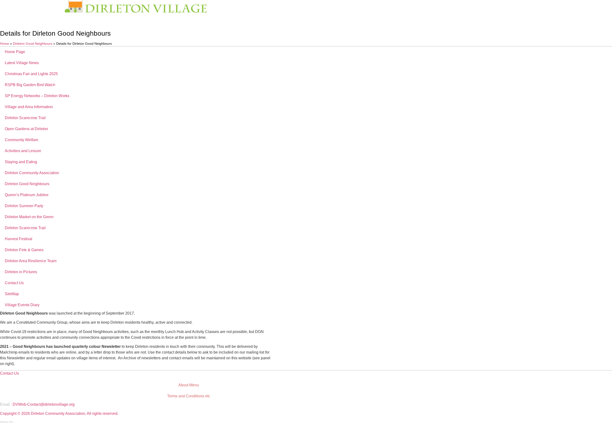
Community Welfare (21, 140)
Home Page (15, 52)
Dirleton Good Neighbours (32, 43)
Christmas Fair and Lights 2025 (31, 74)
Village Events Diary (22, 305)
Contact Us (14, 283)
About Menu (188, 385)
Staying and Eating (21, 162)
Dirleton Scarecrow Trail (25, 118)
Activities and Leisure (23, 151)
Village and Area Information (29, 107)
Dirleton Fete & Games (24, 250)
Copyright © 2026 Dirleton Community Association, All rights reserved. (59, 413)
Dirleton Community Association (32, 173)
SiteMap (12, 294)
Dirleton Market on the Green (29, 217)
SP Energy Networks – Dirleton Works (37, 96)
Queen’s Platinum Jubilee (27, 195)
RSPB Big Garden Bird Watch (30, 85)
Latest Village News (22, 63)
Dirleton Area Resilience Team (30, 261)
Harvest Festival (18, 239)
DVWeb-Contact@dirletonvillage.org (44, 404)
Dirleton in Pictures (21, 272)
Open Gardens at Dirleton (26, 129)
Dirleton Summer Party (24, 206)
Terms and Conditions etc (188, 396)
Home (4, 43)
